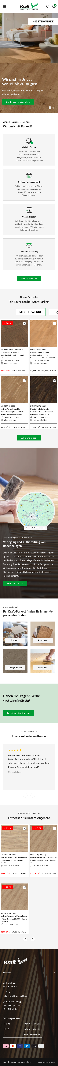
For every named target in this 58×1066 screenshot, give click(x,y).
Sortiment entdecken (18, 102)
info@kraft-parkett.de (15, 996)
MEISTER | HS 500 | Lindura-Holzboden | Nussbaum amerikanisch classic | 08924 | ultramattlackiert (12, 352)
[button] (4, 6)
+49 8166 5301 (11, 986)
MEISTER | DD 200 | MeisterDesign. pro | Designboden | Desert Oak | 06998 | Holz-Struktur (14, 858)
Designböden (15, 667)
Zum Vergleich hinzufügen (24, 323)
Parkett (15, 640)
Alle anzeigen (29, 438)
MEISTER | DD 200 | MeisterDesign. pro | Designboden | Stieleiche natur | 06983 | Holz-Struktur (43, 858)
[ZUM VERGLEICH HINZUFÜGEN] (24, 323)
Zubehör (43, 667)
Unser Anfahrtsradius (35, 528)
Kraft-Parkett (25, 1062)
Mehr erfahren (29, 278)
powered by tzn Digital (46, 1062)
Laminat (42, 640)
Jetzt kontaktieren (18, 713)
